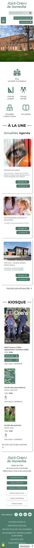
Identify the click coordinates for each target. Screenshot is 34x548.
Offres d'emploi (17, 522)
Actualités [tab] (11, 133)
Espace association (17, 493)
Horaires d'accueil (17, 477)
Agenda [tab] (24, 133)
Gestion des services (25, 545)
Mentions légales (17, 526)
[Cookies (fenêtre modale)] (3, 545)
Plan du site (17, 539)
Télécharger (9, 356)
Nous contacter (17, 483)
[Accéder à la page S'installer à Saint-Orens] (9, 111)
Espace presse (17, 503)
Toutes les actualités (18, 288)
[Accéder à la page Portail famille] (23, 93)
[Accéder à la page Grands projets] (10, 93)
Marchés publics (17, 543)
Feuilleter (12, 360)
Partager (21, 182)
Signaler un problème (17, 488)
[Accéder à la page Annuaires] (26, 111)
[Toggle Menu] (3, 20)
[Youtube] (30, 514)
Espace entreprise (17, 498)
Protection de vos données (17, 529)
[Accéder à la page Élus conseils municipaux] (17, 76)
